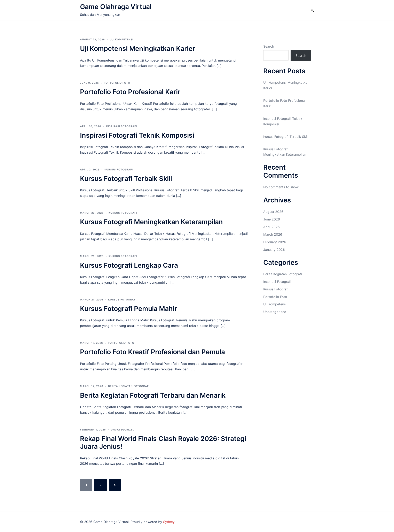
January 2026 (274, 250)
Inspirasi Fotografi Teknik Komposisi (137, 135)
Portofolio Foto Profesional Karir (130, 92)
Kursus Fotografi (118, 169)
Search (268, 46)
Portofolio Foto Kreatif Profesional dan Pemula (152, 352)
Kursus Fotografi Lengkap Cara (129, 265)
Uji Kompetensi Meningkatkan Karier (137, 49)
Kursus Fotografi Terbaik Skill (126, 179)
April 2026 (271, 227)
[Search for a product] (312, 10)
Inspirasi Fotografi (121, 126)
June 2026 (271, 219)
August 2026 (273, 212)
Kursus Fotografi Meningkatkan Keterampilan (151, 222)
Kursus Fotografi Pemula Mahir (128, 309)
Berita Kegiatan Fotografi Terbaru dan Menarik (153, 395)
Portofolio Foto (117, 82)
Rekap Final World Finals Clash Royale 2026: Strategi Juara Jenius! (163, 442)
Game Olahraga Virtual (115, 7)
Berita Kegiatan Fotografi (129, 386)
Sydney (169, 522)
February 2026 (274, 242)
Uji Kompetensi (121, 39)
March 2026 (272, 234)
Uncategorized (123, 429)
